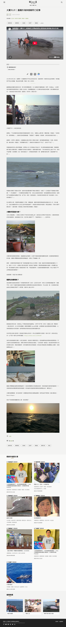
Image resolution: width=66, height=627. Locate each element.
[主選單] (4, 2)
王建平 (30, 23)
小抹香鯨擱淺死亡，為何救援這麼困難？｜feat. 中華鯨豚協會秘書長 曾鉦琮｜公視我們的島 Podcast (19, 485)
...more (41, 23)
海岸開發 (9, 522)
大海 (26, 587)
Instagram (10, 624)
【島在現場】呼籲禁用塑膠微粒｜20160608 (18, 550)
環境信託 (24, 520)
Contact (8, 624)
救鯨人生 (28, 613)
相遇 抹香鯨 (10, 613)
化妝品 (52, 520)
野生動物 (49, 486)
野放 (45, 486)
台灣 (10, 436)
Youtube (6, 624)
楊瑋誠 (36, 23)
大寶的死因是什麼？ (12, 67)
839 (11, 441)
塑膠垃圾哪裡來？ (11, 69)
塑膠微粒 (17, 23)
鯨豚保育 (9, 489)
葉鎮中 (23, 18)
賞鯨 (12, 587)
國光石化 (29, 520)
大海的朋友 (9, 584)
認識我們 (61, 621)
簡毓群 (19, 18)
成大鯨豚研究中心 (39, 488)
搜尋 (61, 2)
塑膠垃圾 (43, 445)
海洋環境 (27, 489)
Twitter (12, 624)
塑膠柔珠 (37, 520)
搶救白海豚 (9, 518)
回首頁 (56, 621)
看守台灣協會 (22, 553)
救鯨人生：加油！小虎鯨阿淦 (41, 484)
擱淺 (49, 445)
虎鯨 (45, 488)
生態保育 (13, 520)
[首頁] (33, 2)
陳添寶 (16, 18)
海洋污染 (47, 520)
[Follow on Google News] (38, 74)
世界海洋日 (15, 553)
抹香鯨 (23, 23)
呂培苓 (12, 18)
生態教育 (22, 587)
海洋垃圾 (17, 587)
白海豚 (8, 520)
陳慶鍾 (26, 18)
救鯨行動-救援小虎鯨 (49, 613)
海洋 (10, 15)
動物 (8, 15)
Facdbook (4, 624)
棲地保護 (19, 520)
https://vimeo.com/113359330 (32, 335)
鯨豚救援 (10, 23)
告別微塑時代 (37, 518)
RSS (15, 624)
